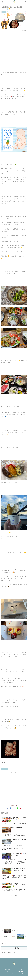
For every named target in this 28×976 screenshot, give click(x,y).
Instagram (7, 969)
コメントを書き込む (14, 948)
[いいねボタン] (3, 762)
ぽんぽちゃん (12, 769)
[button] (25, 457)
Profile (20, 967)
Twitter (20, 969)
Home (7, 967)
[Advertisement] (14, 46)
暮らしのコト (5, 769)
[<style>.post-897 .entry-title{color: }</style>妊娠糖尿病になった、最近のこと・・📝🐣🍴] (11, 808)
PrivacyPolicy (20, 971)
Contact (7, 971)
